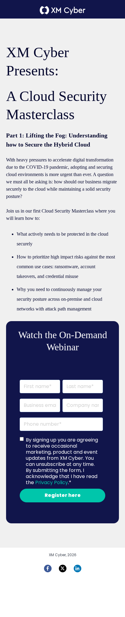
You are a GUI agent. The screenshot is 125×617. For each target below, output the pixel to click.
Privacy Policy (51, 482)
